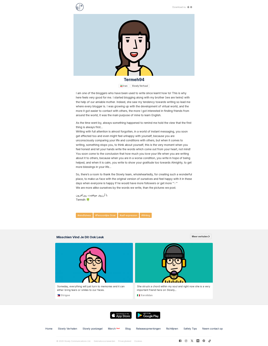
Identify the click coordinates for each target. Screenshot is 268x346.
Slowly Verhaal (140, 86)
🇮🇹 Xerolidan (145, 295)
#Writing (145, 215)
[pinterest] (198, 340)
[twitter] (192, 340)
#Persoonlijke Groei (105, 215)
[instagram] (186, 340)
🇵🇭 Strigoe (63, 295)
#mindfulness (84, 215)
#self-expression (128, 215)
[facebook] (180, 340)
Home (48, 328)
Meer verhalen (200, 236)
